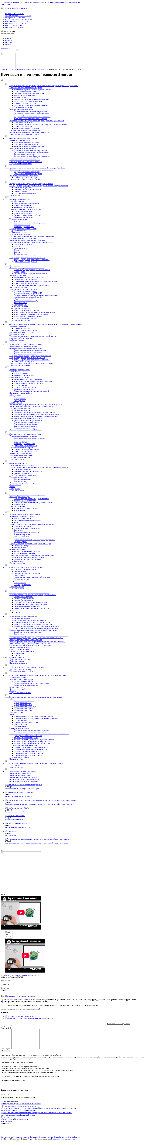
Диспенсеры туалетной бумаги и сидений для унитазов (34, 540)
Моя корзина (5, 48)
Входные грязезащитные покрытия (26, 172)
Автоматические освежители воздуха (27, 551)
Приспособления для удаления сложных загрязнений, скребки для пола (35, 405)
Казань (7, 25)
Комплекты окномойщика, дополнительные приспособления (31, 236)
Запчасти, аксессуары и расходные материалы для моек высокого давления (36, 763)
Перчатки (13, 610)
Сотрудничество (7, 2)
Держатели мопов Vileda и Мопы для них (29, 383)
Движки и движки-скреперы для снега (28, 189)
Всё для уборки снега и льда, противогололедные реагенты (31, 184)
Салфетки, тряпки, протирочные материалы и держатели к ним (32, 595)
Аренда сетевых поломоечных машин (28, 316)
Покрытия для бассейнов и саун (25, 178)
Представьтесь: (7, 1026)
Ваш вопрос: (6, 1049)
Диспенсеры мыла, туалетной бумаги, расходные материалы (31, 524)
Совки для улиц (19, 401)
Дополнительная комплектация (25, 283)
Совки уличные (15, 485)
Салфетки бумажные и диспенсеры (27, 606)
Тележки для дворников (18, 477)
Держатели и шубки (16, 201)
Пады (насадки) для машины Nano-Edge (28, 297)
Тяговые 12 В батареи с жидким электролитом (31, 747)
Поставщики (34, 2)
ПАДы (11, 714)
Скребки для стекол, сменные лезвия (22, 229)
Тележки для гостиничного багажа (22, 332)
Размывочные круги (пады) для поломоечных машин (33, 716)
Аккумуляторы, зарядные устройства (23, 745)
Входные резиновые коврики (24, 95)
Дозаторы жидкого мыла (23, 526)
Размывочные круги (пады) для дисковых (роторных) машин (36, 295)
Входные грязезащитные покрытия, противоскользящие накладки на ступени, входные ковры (43, 86)
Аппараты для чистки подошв (25, 501)
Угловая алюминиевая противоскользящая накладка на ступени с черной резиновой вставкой (39, 804)
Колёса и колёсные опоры (14, 657)
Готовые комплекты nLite (23, 244)
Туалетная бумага (20, 542)
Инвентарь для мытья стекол (19, 199)
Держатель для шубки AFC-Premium (18, 796)
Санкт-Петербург (11, 16)
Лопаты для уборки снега (23, 188)
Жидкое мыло (19, 530)
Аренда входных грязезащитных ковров (24, 134)
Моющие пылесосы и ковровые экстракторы (30, 274)
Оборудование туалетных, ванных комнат (30, 69)
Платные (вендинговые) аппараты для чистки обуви (33, 503)
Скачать (71, 2)
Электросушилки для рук (23, 518)
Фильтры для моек (16, 767)
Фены (16, 522)
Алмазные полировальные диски (26, 738)
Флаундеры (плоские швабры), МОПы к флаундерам (33, 381)
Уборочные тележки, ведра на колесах (28, 420)
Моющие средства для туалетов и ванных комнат (27, 557)
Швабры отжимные (16, 372)
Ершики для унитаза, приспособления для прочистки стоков (31, 555)
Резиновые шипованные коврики (26, 144)
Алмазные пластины (21, 307)
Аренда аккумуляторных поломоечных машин (31, 314)
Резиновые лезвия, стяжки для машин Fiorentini (31, 730)
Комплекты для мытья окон (24, 207)
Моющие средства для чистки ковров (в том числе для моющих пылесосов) (37, 642)
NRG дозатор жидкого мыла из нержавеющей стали (20, 1106)
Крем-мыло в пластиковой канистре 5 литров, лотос (20, 975)
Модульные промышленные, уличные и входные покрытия (31, 170)
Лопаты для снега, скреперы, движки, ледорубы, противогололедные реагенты (38, 186)
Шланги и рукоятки (16, 687)
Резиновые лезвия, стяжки (19, 728)
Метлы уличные (15, 195)
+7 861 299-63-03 (19, 23)
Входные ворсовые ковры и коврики (22, 148)
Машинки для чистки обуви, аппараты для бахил (27, 495)
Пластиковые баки (16, 759)
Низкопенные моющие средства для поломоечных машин (30, 644)
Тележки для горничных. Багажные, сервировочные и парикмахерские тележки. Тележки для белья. (46, 324)
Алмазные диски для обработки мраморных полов (32, 741)
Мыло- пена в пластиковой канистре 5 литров (18, 1115)
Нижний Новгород (12, 19)
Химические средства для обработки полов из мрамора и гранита (38, 416)
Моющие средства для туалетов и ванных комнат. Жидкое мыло (33, 630)
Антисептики (19, 653)
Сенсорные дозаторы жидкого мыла (27, 528)
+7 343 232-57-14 (22, 18)
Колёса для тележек (16, 340)
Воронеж (8, 27)
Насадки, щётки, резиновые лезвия (22, 679)
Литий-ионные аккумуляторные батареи (29, 751)
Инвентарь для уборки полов (19, 370)
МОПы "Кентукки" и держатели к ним (28, 379)
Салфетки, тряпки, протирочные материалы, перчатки (29, 593)
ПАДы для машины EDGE (23, 299)
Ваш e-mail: (5, 1028)
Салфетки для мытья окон (18, 232)
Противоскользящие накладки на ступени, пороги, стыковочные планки (40, 124)
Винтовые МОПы (20, 385)
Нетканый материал (21, 538)
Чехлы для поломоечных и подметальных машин (32, 285)
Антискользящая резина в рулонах (26, 128)
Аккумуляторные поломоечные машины (29, 277)
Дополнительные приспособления (26, 256)
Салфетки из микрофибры (23, 597)
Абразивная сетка (20, 303)
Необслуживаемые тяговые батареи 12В (28, 753)
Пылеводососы (19, 272)
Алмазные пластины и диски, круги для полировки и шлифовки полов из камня (39, 734)
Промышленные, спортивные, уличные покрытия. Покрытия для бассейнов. (37, 168)
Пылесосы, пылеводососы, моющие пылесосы (26, 268)
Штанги (17, 221)
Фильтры (12, 691)
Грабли (12, 487)
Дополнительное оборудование (25, 262)
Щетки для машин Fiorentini (24, 701)
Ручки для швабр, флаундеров (25, 387)
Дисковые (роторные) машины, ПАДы (23, 289)
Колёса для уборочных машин (20, 659)
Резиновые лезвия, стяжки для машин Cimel (30, 732)
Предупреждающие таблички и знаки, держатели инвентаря (31, 406)
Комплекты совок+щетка (23, 397)
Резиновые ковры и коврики (19, 140)
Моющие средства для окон (19, 234)
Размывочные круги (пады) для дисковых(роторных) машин (36, 718)
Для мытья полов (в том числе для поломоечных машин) (34, 412)
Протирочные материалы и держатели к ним (30, 602)
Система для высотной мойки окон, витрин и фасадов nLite (31, 242)
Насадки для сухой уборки (23, 681)
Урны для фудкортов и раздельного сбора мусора (32, 577)
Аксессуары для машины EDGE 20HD (28, 293)
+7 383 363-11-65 (21, 21)
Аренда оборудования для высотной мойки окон (27, 258)
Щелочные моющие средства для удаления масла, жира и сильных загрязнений (38, 636)
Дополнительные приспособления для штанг (30, 223)
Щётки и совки (15, 395)
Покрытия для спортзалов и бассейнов (23, 176)
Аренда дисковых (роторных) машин (27, 310)
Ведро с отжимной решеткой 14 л (17, 827)
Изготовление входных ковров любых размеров (31, 113)
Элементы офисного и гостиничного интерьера (26, 667)
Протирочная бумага (21, 536)
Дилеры (8, 44)
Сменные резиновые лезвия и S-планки (28, 215)
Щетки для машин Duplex (23, 709)
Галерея (77, 2)
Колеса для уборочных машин (20, 320)
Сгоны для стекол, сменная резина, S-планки (26, 209)
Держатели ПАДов (16, 712)
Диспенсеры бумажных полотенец (26, 532)
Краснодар (9, 23)
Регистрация (9, 4)
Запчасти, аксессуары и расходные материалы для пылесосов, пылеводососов (37, 675)
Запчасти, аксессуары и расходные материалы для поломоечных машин (35, 697)
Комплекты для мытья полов (24, 375)
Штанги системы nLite (22, 225)
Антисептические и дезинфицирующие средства (32, 622)
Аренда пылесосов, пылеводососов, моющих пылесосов (34, 312)
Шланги (17, 252)
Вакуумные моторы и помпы (20, 693)
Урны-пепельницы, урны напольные (22, 569)
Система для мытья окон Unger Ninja (22, 238)
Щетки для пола (20, 399)
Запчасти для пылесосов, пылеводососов (24, 779)
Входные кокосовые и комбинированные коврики (32, 99)
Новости (26, 2)
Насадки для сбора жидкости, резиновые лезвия (31, 683)
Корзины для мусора (21, 546)
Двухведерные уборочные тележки (26, 440)
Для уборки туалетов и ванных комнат (28, 559)
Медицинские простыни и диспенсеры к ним (30, 604)
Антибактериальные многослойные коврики (30, 119)
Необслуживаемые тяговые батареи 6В (28, 755)
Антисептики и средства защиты (21, 651)
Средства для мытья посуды (19, 649)
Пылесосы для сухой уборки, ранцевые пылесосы (32, 270)
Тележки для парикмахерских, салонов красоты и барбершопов (32, 336)
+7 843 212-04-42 (17, 25)
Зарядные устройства (21, 757)
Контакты (8, 40)
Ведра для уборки (20, 442)
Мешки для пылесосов (17, 677)
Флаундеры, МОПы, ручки (19, 377)
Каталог (8, 38)
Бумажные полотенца (22, 534)
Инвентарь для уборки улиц (19, 463)
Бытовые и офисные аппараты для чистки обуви (31, 499)
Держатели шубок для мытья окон (26, 203)
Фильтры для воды (21, 254)
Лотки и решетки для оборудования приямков (31, 105)
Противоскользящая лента (23, 123)
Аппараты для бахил (17, 506)
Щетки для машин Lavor (23, 710)
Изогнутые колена (20, 248)
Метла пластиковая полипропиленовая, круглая (22, 788)
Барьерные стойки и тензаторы (20, 669)
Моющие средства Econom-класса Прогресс (25, 640)
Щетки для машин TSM (22, 703)
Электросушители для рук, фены (21, 516)
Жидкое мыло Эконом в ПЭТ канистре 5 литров (18, 1110)
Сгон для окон (10, 835)
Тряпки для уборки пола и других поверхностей (31, 391)
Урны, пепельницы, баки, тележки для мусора (26, 567)
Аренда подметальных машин (25, 318)
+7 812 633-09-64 (24, 16)
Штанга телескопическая (14, 820)
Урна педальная (6, 1121)
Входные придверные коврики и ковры (23, 138)
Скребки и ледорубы (21, 191)
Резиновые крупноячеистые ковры (26, 142)
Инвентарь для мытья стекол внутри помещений (27, 240)
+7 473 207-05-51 (18, 27)
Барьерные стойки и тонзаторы (20, 338)
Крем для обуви (19, 504)
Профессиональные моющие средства (23, 616)
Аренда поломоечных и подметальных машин (26, 348)
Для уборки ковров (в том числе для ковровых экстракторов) (36, 414)
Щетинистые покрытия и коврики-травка (24, 160)
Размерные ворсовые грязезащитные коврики (30, 111)
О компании (17, 2)
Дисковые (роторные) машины (25, 291)
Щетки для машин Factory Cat (25, 707)
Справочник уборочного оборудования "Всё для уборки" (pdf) (32, 1018)
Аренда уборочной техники (19, 308)
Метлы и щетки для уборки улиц (21, 465)
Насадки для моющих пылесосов (26, 685)
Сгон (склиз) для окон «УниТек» (17, 812)
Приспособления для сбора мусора (22, 483)
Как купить (63, 2)
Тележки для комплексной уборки (26, 422)
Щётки (16, 250)
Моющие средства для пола (19, 410)
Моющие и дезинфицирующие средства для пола (27, 620)
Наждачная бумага (20, 305)
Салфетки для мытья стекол (24, 599)
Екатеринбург (10, 18)
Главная (4, 69)
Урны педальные (20, 547)
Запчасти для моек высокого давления (23, 781)
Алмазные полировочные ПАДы (26, 301)
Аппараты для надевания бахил (25, 508)
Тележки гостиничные (17, 326)
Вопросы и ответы (46, 2)
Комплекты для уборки (17, 563)
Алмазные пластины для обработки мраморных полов (34, 740)
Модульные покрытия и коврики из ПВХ (29, 93)
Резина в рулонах (20, 97)
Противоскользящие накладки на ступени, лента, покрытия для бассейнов (36, 121)
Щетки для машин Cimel (23, 705)
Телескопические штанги (18, 219)
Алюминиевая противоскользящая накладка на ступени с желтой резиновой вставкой (36, 843)
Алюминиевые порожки (23, 107)
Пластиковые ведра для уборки (20, 393)
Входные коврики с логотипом (20, 164)
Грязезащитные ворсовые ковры (21, 109)
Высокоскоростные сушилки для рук (27, 520)
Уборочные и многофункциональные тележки (26, 418)
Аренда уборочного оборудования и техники (25, 344)
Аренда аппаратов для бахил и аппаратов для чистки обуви (31, 363)
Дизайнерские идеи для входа (25, 103)
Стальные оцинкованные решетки (26, 91)
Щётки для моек (15, 765)
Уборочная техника (16, 266)
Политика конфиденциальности (63, 1139)
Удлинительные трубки (18, 689)
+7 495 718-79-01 (17, 14)
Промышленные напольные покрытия (28, 174)
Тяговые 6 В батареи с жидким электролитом (30, 749)
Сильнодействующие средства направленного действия (30, 645)
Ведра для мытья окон (17, 231)
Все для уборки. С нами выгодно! (24, 1016)
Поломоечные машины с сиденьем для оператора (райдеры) (36, 281)
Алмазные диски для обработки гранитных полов (32, 743)
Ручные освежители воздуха (24, 553)
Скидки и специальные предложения (22, 771)
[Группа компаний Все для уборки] (14, 8)
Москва (8, 14)
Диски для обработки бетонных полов (28, 736)
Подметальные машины (18, 287)
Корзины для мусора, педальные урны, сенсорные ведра (30, 544)
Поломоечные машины (17, 275)
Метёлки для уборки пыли (23, 600)
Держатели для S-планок (23, 213)
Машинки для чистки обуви (19, 497)
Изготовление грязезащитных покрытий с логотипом (29, 132)
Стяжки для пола (15, 403)
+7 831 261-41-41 (26, 19)
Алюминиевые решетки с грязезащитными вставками (33, 90)
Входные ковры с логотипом (24, 115)
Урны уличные (14, 489)
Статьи (56, 2)
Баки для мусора (20, 481)
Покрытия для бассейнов (23, 126)
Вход (3, 4)
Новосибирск (10, 21)
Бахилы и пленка (20, 510)
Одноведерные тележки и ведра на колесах (29, 438)
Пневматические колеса (18, 663)
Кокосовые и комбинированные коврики (29, 146)
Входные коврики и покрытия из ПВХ (23, 158)
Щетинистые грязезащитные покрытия (28, 101)
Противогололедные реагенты (25, 193)
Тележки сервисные (16, 334)
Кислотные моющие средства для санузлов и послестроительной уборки (36, 638)
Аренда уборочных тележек (19, 365)
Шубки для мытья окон (22, 205)
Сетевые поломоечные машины (25, 279)
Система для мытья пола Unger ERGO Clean (25, 430)
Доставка (8, 42)
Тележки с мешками (16, 587)
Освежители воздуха (17, 549)
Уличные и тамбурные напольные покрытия (25, 88)
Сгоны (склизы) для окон (23, 211)
